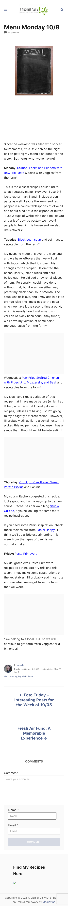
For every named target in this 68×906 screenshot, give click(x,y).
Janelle (20, 665)
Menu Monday (10, 676)
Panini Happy (45, 530)
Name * (13, 810)
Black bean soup (29, 239)
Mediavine (49, 902)
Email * (13, 825)
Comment (11, 773)
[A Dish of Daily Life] (33, 10)
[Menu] (5, 10)
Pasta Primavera (26, 553)
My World (22, 676)
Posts (30, 676)
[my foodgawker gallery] (14, 883)
